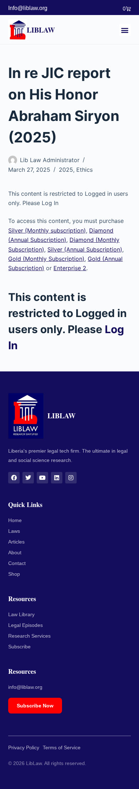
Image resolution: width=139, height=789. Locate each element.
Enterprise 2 (69, 268)
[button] (125, 30)
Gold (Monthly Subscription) (46, 258)
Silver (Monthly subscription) (47, 230)
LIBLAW (41, 30)
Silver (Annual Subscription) (84, 249)
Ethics (84, 169)
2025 (66, 169)
